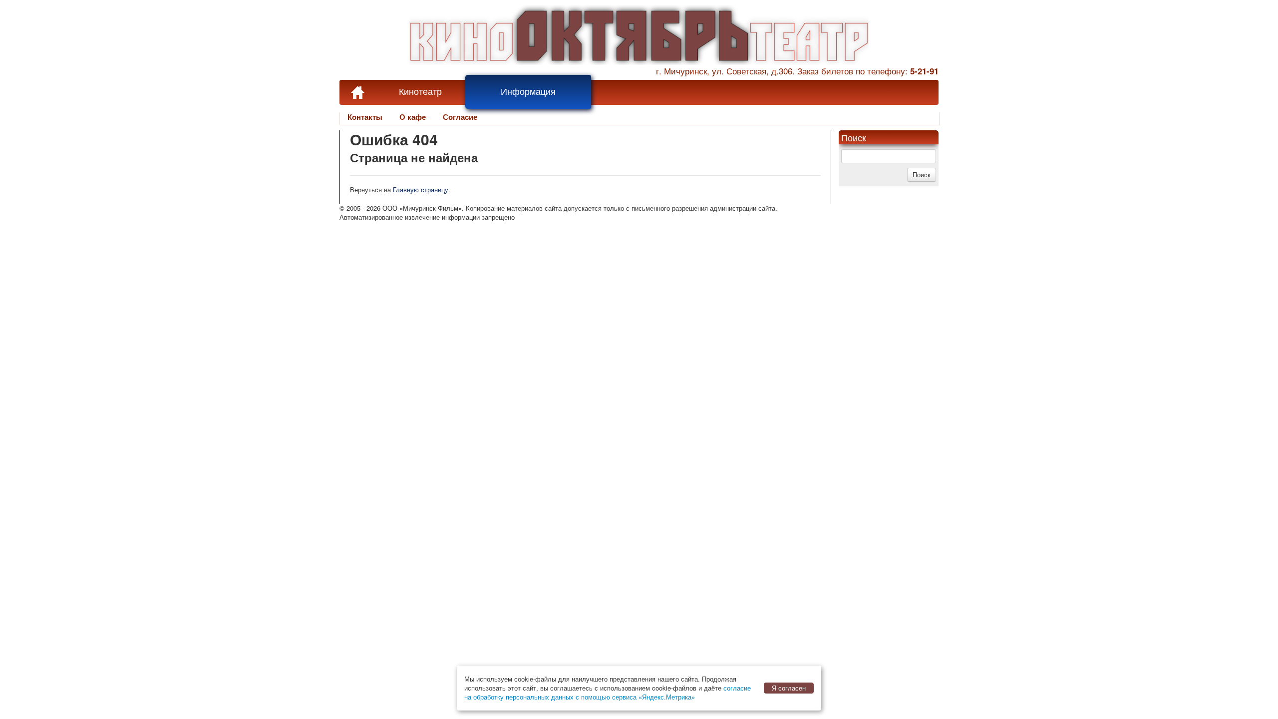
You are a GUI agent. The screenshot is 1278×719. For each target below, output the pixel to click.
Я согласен (789, 688)
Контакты (364, 116)
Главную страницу (420, 189)
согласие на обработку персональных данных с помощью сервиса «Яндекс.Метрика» (607, 692)
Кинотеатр (420, 92)
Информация (528, 92)
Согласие (460, 116)
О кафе (412, 116)
